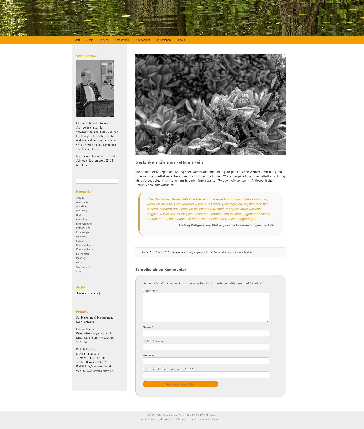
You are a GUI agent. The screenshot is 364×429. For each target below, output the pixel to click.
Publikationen (163, 39)
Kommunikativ (84, 249)
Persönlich (82, 258)
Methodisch (83, 254)
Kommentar (152, 291)
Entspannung (84, 223)
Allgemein (199, 252)
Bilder (209, 252)
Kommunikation (85, 245)
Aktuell (188, 252)
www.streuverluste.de (100, 371)
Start (77, 39)
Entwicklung (83, 227)
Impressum (204, 418)
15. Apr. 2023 (161, 252)
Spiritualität (83, 267)
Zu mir (89, 39)
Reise (79, 262)
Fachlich (81, 236)
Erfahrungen (83, 232)
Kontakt (180, 39)
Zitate (79, 271)
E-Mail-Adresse (154, 341)
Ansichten (82, 206)
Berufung (103, 39)
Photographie (121, 39)
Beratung (81, 210)
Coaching (81, 219)
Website (148, 355)
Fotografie (220, 252)
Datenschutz (217, 418)
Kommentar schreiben (240, 252)
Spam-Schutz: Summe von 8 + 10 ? (167, 369)
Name (148, 327)
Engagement (142, 39)
